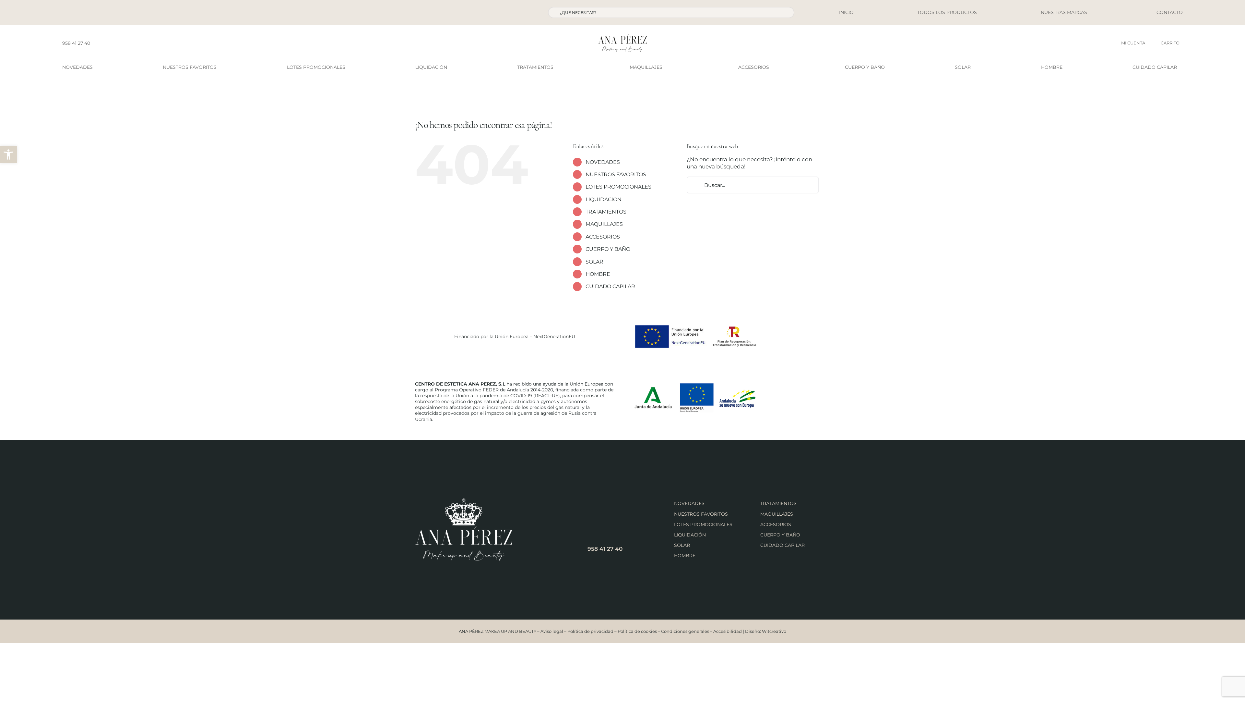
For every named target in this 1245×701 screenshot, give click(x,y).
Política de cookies (637, 631)
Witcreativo (774, 631)
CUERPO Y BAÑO (608, 249)
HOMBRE (598, 274)
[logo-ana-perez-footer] (463, 501)
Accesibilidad (727, 631)
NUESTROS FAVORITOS (616, 174)
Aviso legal (551, 631)
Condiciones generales (685, 631)
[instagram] (107, 43)
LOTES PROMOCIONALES (618, 187)
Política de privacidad (590, 631)
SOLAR (594, 262)
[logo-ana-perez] (622, 37)
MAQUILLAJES (604, 224)
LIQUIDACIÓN (604, 199)
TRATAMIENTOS (606, 212)
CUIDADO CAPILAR (610, 286)
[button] (8, 154)
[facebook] (97, 43)
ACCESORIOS (603, 237)
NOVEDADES (603, 162)
